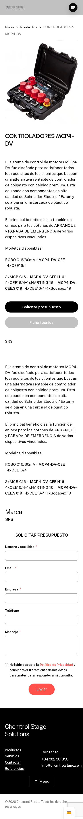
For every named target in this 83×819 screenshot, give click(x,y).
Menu (44, 781)
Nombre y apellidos (19, 547)
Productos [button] (13, 750)
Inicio (9, 27)
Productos (28, 27)
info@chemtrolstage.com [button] (62, 766)
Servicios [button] (12, 756)
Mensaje (11, 632)
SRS (9, 341)
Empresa (11, 589)
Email (9, 568)
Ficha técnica (41, 322)
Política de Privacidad (56, 665)
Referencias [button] (14, 769)
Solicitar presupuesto (41, 307)
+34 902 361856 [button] (55, 759)
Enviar (42, 689)
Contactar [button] (13, 762)
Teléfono (12, 610)
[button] (73, 7)
